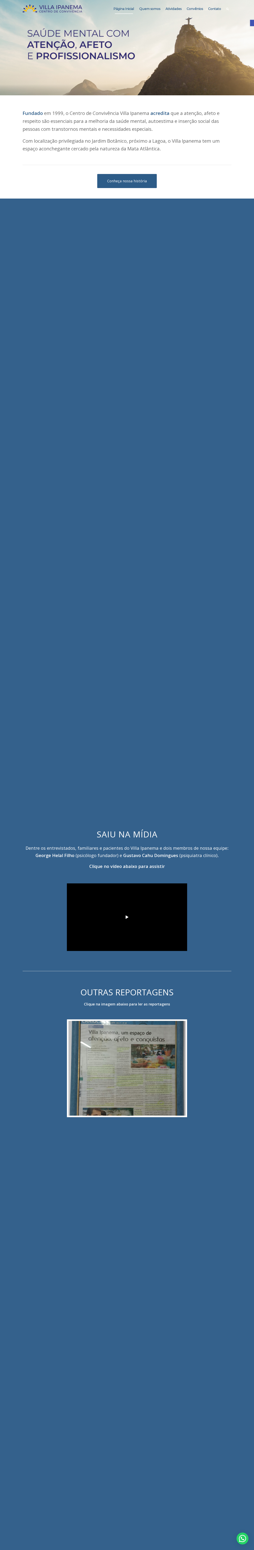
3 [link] (130, 90)
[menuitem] (124, 9)
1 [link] (123, 90)
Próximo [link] (250, 44)
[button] (242, 1538)
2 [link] (127, 90)
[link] (252, 23)
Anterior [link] (3, 44)
